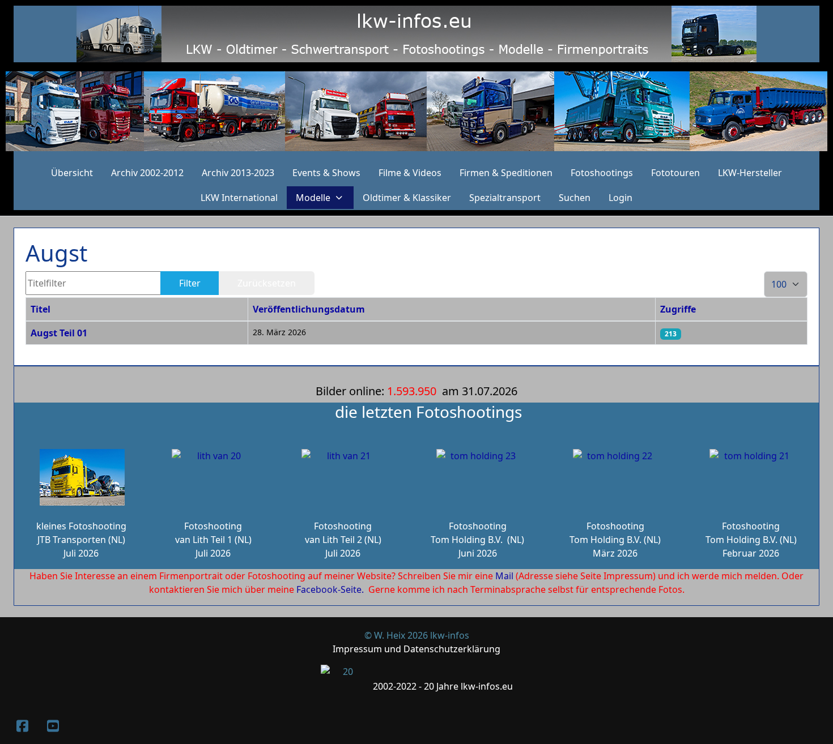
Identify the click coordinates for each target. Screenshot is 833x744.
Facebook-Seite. (330, 589)
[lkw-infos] (416, 111)
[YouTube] (52, 725)
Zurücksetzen (266, 283)
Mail (504, 576)
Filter (190, 283)
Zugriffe (678, 309)
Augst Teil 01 (59, 333)
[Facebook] (22, 725)
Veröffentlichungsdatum (309, 309)
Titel (40, 309)
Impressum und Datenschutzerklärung (416, 649)
